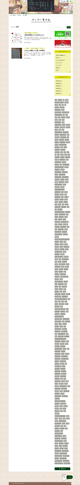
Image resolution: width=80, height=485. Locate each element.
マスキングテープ (58, 114)
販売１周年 (57, 276)
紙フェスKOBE (63, 274)
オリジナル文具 (28, 32)
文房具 (63, 266)
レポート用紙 (62, 159)
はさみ (61, 246)
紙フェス (56, 107)
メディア (58, 65)
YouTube (62, 393)
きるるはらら (64, 388)
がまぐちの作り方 (63, 144)
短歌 (67, 333)
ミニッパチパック (58, 348)
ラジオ (56, 271)
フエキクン (64, 371)
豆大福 (56, 418)
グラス (63, 124)
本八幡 (63, 109)
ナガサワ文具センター (59, 102)
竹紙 (65, 326)
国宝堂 (60, 418)
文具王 (67, 264)
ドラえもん (68, 321)
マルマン (56, 134)
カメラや (63, 294)
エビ (69, 154)
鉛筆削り (56, 453)
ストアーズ (61, 443)
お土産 (67, 423)
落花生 (62, 154)
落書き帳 (66, 167)
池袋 (65, 411)
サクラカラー (57, 294)
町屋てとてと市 (64, 356)
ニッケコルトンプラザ (59, 167)
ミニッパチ (67, 336)
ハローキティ (65, 132)
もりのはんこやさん (58, 463)
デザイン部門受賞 (65, 221)
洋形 (65, 378)
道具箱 (56, 119)
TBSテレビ (63, 149)
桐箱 (67, 311)
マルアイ (66, 139)
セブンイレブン (62, 174)
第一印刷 (64, 162)
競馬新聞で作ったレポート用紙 (60, 299)
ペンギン (56, 241)
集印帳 (61, 279)
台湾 (56, 261)
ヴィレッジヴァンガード (59, 189)
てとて (56, 216)
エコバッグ (57, 254)
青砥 (63, 204)
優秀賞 (66, 229)
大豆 (61, 152)
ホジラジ (56, 244)
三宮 (59, 117)
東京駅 (56, 182)
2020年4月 (58, 90)
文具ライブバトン (58, 460)
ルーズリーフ (64, 296)
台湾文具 (56, 246)
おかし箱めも (57, 381)
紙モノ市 (60, 224)
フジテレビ (57, 403)
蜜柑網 (61, 406)
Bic (55, 209)
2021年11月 (58, 80)
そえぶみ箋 (57, 169)
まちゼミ (56, 326)
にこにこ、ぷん (58, 122)
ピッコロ (66, 443)
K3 (62, 104)
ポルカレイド (57, 356)
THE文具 (62, 343)
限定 (66, 114)
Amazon (67, 117)
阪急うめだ (64, 328)
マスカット (65, 445)
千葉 (60, 286)
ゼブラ (64, 348)
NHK (63, 119)
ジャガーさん (57, 109)
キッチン (56, 291)
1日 (67, 137)
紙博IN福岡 (61, 383)
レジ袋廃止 (57, 411)
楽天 (61, 408)
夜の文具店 (57, 179)
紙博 (68, 348)
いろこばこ (57, 393)
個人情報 (61, 194)
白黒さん (60, 219)
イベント (35, 32)
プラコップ (57, 226)
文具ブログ (57, 152)
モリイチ (62, 179)
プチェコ (61, 269)
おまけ (63, 423)
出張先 (57, 67)
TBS (61, 147)
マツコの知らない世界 (59, 316)
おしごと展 (65, 234)
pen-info (56, 144)
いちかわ (65, 281)
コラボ (63, 353)
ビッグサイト (60, 229)
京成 (66, 428)
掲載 (63, 129)
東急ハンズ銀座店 (58, 251)
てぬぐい (68, 294)
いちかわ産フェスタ (58, 256)
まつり (66, 448)
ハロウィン (63, 368)
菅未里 (66, 343)
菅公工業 (60, 289)
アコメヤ (60, 271)
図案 (65, 284)
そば (68, 152)
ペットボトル (63, 226)
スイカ (61, 241)
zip (65, 363)
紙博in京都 (57, 343)
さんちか (63, 117)
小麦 (65, 152)
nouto (64, 418)
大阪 (60, 104)
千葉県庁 (56, 406)
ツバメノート (57, 341)
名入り (60, 445)
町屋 (67, 214)
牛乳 (58, 154)
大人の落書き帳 (58, 296)
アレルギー (57, 157)
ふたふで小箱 (57, 353)
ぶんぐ (67, 204)
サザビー (56, 274)
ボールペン (60, 209)
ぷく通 (56, 174)
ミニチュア (63, 346)
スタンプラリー (65, 259)
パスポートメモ (58, 423)
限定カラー (64, 261)
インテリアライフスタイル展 (60, 338)
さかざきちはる (58, 231)
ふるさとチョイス (58, 184)
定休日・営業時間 (59, 55)
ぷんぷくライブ (66, 460)
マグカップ (57, 378)
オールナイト (62, 142)
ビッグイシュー (65, 177)
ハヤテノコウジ (58, 396)
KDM (65, 241)
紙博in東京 (57, 413)
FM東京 (67, 266)
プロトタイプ (57, 438)
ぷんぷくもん (57, 351)
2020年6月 (58, 85)
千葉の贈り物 (63, 403)
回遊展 (56, 259)
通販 (60, 119)
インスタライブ (65, 450)
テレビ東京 (57, 363)
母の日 (64, 184)
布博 (69, 386)
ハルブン (61, 448)
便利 (65, 289)
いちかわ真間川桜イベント (60, 401)
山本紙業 (66, 102)
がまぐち (61, 199)
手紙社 (66, 383)
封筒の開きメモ (58, 321)
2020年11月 (58, 83)
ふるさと (56, 194)
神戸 (56, 117)
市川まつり (62, 428)
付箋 (69, 299)
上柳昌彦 (56, 249)
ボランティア (57, 388)
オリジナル (68, 157)
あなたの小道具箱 (65, 112)
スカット (56, 127)
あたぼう (68, 127)
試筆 (61, 411)
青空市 (59, 204)
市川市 (67, 182)
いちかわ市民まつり (58, 433)
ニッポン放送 (66, 246)
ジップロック (63, 376)
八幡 (60, 259)
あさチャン (57, 149)
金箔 (56, 229)
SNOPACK (57, 376)
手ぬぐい (56, 199)
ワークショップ (66, 164)
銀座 (65, 271)
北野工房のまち (62, 264)
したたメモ (62, 139)
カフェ (59, 261)
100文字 (56, 139)
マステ (56, 383)
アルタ (64, 219)
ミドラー (56, 448)
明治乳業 (68, 124)
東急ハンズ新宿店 (65, 358)
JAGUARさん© (58, 112)
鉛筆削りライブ (67, 463)
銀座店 (67, 249)
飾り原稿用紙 (62, 127)
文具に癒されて (66, 455)
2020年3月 (58, 93)
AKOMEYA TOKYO (64, 276)
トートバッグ (57, 373)
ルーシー (66, 269)
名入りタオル (66, 391)
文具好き (56, 408)
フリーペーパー (58, 172)
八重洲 (67, 179)
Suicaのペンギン (63, 458)
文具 (27, 48)
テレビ (65, 147)
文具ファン (57, 346)
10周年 (64, 251)
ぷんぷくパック (58, 450)
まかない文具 (57, 358)
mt (63, 114)
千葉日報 (68, 142)
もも (56, 284)
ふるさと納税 (61, 182)
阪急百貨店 (57, 137)
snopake (62, 363)
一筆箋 (56, 104)
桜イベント (57, 398)
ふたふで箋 (63, 311)
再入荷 (66, 216)
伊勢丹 (66, 199)
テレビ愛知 (57, 306)
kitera (67, 341)
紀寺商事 (56, 391)
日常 (57, 70)
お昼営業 (56, 386)
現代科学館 (66, 256)
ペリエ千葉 (64, 286)
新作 (63, 321)
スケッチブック (63, 134)
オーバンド (57, 311)
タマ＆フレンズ (62, 214)
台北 (67, 381)
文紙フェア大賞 (63, 361)
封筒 (61, 378)
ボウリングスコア (61, 333)
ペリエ (56, 286)
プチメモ (56, 164)
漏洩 (65, 194)
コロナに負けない (63, 453)
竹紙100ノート (64, 331)
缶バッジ (62, 157)
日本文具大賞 (57, 221)
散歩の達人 (62, 107)
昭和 (63, 122)
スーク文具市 (57, 331)
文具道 (66, 244)
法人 (61, 291)
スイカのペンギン (58, 234)
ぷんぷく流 (57, 147)
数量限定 (62, 254)
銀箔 (68, 226)
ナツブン (56, 361)
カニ (65, 154)
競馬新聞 (56, 159)
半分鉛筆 (56, 279)
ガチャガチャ (60, 336)
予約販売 (67, 353)
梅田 (68, 134)
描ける (56, 289)
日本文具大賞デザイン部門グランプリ (62, 239)
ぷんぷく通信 (64, 172)
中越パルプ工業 (58, 328)
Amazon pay (64, 438)
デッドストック (58, 124)
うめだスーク (63, 137)
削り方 (61, 326)
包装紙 (64, 291)
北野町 (56, 264)
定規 (59, 301)
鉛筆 (67, 159)
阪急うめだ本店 (58, 366)
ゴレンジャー (60, 284)
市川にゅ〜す (64, 396)
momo (56, 129)
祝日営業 (63, 381)
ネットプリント (58, 177)
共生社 (68, 418)
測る (62, 301)
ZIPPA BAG (64, 373)
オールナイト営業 (63, 386)
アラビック (57, 368)
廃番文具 (65, 406)
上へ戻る (63, 480)
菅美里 (61, 391)
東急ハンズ (62, 249)
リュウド (63, 341)
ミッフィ (56, 142)
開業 (56, 333)
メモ (56, 204)
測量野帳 (56, 236)
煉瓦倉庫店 (65, 224)
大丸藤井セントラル (58, 281)
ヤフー (64, 408)
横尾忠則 (61, 244)
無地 (56, 336)
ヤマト (63, 366)
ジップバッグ (57, 371)
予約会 (56, 443)
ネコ (56, 219)
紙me (56, 301)
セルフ (56, 445)
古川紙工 (62, 169)
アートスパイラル (58, 132)
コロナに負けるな (58, 455)
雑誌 (60, 129)
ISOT (56, 224)
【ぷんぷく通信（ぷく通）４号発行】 (34, 50)
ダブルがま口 (57, 266)
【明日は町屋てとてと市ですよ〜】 (34, 35)
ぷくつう (56, 458)
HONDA (56, 269)
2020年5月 (58, 88)
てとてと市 (61, 216)
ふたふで (63, 351)
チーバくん (64, 231)
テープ (56, 214)
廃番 (61, 164)
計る (66, 301)
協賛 (61, 306)
